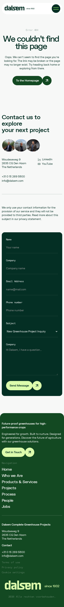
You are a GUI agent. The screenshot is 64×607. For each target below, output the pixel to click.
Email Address (15, 281)
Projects (9, 488)
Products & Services (19, 482)
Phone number (14, 302)
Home (7, 469)
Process (9, 494)
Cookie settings (13, 572)
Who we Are (12, 475)
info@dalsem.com (12, 180)
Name (9, 239)
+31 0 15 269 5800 (13, 176)
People (8, 500)
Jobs (6, 506)
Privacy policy (12, 567)
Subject (11, 323)
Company (11, 260)
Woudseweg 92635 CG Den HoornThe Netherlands (14, 535)
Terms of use (11, 562)
